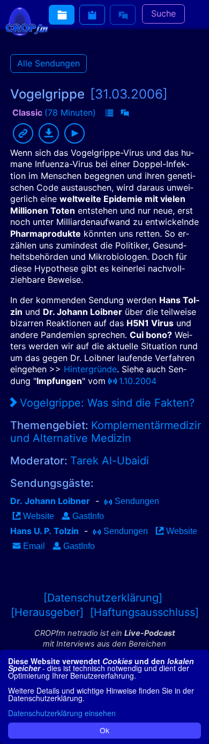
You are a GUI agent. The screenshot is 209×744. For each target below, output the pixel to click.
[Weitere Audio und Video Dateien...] (92, 15)
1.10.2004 (137, 380)
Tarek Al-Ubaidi (109, 460)
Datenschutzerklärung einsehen (62, 713)
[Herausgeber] (47, 612)
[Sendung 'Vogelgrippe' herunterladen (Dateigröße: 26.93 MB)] (49, 133)
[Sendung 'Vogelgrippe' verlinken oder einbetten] (23, 133)
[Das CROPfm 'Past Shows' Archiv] (61, 15)
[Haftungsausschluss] (144, 612)
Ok (104, 730)
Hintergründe (90, 369)
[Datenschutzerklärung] (102, 597)
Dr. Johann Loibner (50, 500)
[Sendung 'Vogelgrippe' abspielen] (74, 133)
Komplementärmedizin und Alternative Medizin (107, 432)
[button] (109, 113)
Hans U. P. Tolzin (44, 530)
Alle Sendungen (48, 63)
